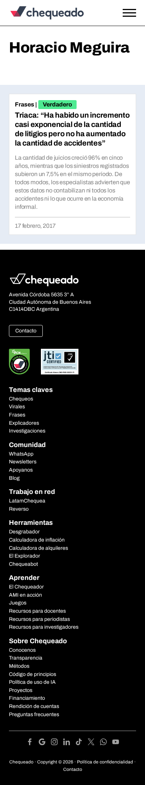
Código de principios (32, 674)
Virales (17, 406)
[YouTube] (115, 743)
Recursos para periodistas (39, 619)
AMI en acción (25, 595)
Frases (24, 104)
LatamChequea (27, 501)
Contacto (25, 331)
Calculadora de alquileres (38, 548)
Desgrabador (24, 531)
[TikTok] (81, 743)
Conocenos (22, 650)
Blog (14, 478)
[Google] (45, 743)
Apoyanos (21, 470)
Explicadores (24, 423)
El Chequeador (26, 587)
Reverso (19, 509)
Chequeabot (23, 564)
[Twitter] (94, 743)
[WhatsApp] (106, 743)
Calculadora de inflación (37, 540)
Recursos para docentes (37, 611)
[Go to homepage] (55, 13)
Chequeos (21, 399)
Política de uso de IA (32, 682)
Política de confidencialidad (105, 762)
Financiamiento (27, 698)
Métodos (19, 666)
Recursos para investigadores (43, 627)
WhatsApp (21, 454)
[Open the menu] (129, 13)
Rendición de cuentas (34, 706)
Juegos (17, 603)
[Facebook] (32, 743)
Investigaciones (27, 431)
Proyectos (20, 690)
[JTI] (60, 361)
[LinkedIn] (69, 743)
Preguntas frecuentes (34, 714)
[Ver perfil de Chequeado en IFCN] (19, 361)
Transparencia (25, 658)
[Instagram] (57, 743)
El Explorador (24, 556)
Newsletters (22, 462)
